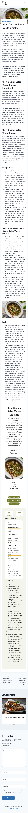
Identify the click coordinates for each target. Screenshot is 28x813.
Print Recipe (13, 450)
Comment (6, 751)
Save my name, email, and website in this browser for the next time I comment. (14, 792)
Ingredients (9, 515)
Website (5, 786)
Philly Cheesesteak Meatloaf (14, 717)
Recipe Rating (6, 743)
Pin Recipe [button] (14, 453)
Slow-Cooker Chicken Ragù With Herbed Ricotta (22, 680)
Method (20, 515)
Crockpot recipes (7, 21)
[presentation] (14, 706)
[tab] (12, 724)
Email (5, 779)
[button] (20, 523)
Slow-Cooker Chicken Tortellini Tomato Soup (7, 679)
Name (5, 772)
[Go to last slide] (4, 711)
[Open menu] (24, 3)
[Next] (24, 711)
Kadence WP (14, 808)
